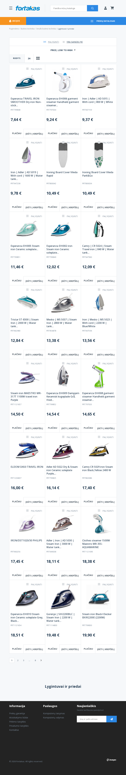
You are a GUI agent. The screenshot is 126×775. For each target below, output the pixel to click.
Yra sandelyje (75, 41)
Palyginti (53, 41)
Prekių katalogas (105, 21)
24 (29, 58)
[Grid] (37, 58)
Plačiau (16, 133)
